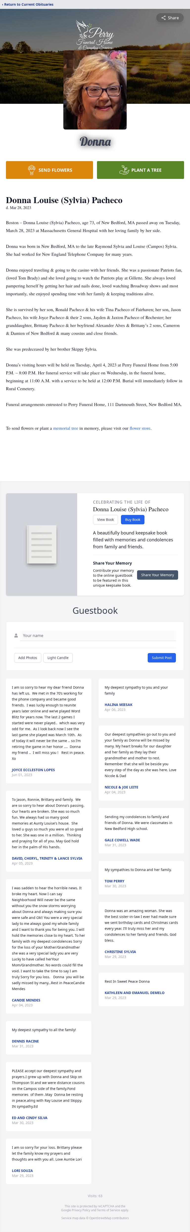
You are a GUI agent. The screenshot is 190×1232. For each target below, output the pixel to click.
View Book (105, 519)
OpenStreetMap (100, 1218)
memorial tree (65, 428)
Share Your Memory (157, 575)
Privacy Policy (81, 1210)
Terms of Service (108, 1210)
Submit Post (162, 657)
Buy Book (132, 519)
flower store (140, 428)
